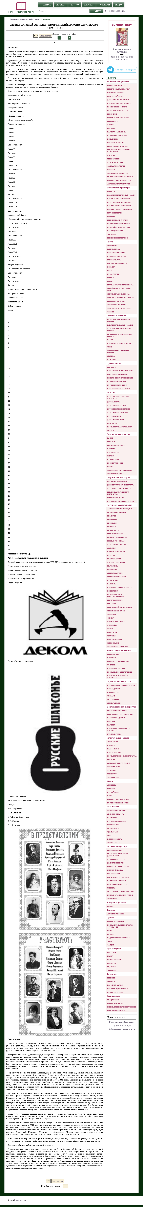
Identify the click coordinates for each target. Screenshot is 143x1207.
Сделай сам (112, 832)
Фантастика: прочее (116, 166)
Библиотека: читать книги (122, 1029)
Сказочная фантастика (117, 146)
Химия (110, 629)
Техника (111, 910)
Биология (111, 516)
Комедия (111, 789)
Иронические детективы (118, 199)
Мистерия (111, 963)
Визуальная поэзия (116, 445)
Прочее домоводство (116, 821)
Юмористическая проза (118, 799)
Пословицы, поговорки (117, 989)
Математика (112, 566)
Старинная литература (118, 477)
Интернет (111, 658)
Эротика (111, 356)
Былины (111, 978)
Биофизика (112, 519)
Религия (111, 760)
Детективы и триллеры (118, 187)
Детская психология (116, 544)
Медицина (112, 569)
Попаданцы (112, 139)
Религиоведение (115, 600)
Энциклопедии (114, 703)
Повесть (111, 271)
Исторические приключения (120, 371)
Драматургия (113, 452)
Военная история (115, 534)
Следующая (45, 35)
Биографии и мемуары (117, 711)
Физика (110, 618)
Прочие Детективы (115, 231)
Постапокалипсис (115, 143)
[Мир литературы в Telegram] (121, 73)
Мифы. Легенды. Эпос (116, 498)
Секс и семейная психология (120, 607)
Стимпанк (112, 155)
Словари (111, 696)
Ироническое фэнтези (117, 107)
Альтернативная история (118, 184)
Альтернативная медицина (119, 509)
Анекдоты (111, 785)
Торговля (111, 888)
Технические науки (116, 611)
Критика (111, 721)
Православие (113, 749)
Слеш (109, 347)
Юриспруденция (114, 639)
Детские (111, 392)
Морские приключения (117, 374)
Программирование (116, 668)
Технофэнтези (113, 159)
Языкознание (113, 643)
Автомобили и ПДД (115, 914)
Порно (110, 340)
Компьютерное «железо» (118, 661)
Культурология (114, 559)
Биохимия (112, 523)
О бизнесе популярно (116, 881)
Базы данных (113, 654)
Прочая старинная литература (120, 501)
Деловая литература (117, 846)
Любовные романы (116, 315)
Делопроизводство (115, 863)
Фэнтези (111, 170)
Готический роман (115, 96)
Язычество (112, 774)
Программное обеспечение (119, 672)
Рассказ (110, 278)
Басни (110, 438)
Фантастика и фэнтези (118, 81)
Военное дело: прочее (117, 1010)
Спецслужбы (113, 1000)
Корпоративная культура (118, 866)
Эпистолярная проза (116, 305)
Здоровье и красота (115, 814)
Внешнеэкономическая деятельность (117, 855)
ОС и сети (111, 665)
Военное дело (113, 996)
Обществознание (115, 573)
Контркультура (114, 260)
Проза (110, 241)
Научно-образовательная (119, 505)
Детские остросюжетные (118, 409)
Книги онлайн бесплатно (122, 1022)
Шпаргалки (112, 632)
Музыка (110, 934)
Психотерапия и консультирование (115, 596)
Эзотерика (112, 770)
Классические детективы (119, 206)
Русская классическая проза (120, 285)
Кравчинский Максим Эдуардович (122, 58)
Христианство (113, 767)
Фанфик (110, 945)
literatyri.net (20, 1200)
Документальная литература (121, 706)
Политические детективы (119, 224)
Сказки (110, 430)
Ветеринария (113, 530)
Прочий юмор (113, 792)
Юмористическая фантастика (120, 177)
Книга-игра (112, 423)
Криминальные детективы (119, 209)
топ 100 (75, 4)
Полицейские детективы (118, 227)
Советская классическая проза (121, 298)
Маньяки (111, 216)
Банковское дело (114, 850)
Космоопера (112, 121)
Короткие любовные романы (120, 325)
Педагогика (112, 580)
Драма (110, 956)
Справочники (113, 699)
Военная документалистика (120, 714)
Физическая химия (116, 622)
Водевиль (111, 952)
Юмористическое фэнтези (119, 180)
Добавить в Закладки (115, 11)
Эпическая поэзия (115, 474)
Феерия (110, 312)
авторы (88, 4)
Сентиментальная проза (118, 294)
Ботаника (111, 527)
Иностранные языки (116, 552)
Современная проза (116, 301)
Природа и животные (116, 381)
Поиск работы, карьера (117, 884)
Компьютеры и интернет (119, 650)
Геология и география (117, 537)
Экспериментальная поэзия (119, 470)
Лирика (110, 456)
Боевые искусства (115, 1003)
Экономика (112, 899)
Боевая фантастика (116, 85)
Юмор (110, 781)
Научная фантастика (116, 132)
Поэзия (110, 467)
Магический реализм (117, 263)
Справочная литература (119, 681)
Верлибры (111, 442)
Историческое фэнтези (117, 110)
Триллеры (111, 234)
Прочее (110, 917)
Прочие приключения (117, 385)
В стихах (111, 449)
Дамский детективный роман (121, 195)
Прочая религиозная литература (122, 756)
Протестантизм (114, 752)
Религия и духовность (118, 738)
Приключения (114, 363)
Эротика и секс (114, 843)
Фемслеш (111, 360)
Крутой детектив (115, 213)
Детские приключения (117, 413)
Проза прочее (113, 274)
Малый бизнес (113, 874)
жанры (60, 4)
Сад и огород (113, 828)
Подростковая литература (118, 938)
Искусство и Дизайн (116, 718)
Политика (111, 584)
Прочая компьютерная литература (117, 677)
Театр (109, 941)
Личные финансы (115, 870)
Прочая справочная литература (121, 685)
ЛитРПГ (110, 125)
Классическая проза (116, 256)
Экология (111, 636)
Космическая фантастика (119, 118)
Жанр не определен (116, 902)
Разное (110, 906)
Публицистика (114, 734)
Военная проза (113, 249)
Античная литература (117, 481)
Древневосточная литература (120, 485)
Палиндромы (113, 459)
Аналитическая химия (117, 647)
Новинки (104, 4)
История (111, 555)
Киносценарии (114, 960)
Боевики (111, 191)
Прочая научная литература (119, 587)
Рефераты (111, 604)
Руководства (113, 692)
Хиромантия (113, 777)
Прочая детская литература (119, 427)
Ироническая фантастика (119, 103)
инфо (118, 4)
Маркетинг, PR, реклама (118, 877)
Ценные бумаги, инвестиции (120, 895)
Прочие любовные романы (119, 343)
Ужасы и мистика (115, 162)
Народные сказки (115, 985)
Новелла (111, 267)
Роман (110, 281)
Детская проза (113, 402)
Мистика (111, 128)
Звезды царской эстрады (122, 50)
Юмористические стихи (118, 803)
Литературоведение (116, 562)
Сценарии (111, 967)
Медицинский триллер (117, 220)
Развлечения (113, 825)
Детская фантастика (116, 405)
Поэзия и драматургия (118, 434)
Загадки (111, 981)
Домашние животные (116, 810)
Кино (109, 931)
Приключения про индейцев (120, 378)
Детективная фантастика (118, 100)
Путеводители (113, 689)
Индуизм (111, 745)
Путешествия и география (118, 389)
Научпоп (111, 725)
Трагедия (111, 970)
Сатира (110, 796)
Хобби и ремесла (114, 839)
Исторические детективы (118, 202)
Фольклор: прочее (115, 992)
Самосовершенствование (118, 763)
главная (45, 4)
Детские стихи (114, 416)
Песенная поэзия (115, 463)
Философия (112, 625)
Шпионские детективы (117, 238)
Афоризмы (112, 246)
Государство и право (116, 541)
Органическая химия (116, 577)
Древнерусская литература (119, 488)
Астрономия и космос (117, 512)
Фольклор (112, 974)
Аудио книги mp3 (122, 1025)
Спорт (110, 835)
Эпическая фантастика (117, 173)
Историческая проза (116, 253)
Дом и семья (113, 806)
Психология (112, 591)
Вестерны (111, 367)
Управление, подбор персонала (121, 891)
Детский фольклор (115, 420)
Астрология (112, 742)
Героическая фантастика (118, 89)
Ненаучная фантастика (118, 135)
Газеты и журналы (115, 921)
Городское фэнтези (115, 93)
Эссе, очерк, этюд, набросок (119, 308)
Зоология (111, 548)
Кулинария (112, 818)
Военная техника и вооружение (121, 1007)
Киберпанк (112, 114)
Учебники (111, 614)
